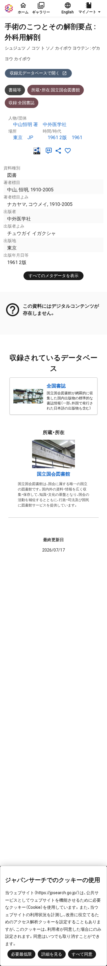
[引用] (50, 150)
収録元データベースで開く (35, 73)
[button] (90, 8)
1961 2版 (57, 137)
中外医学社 (55, 124)
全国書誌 (56, 386)
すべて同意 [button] (82, 954)
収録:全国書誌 (21, 102)
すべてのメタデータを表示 (53, 275)
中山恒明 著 (25, 124)
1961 (77, 137)
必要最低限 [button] (21, 954)
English (68, 12)
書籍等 (15, 90)
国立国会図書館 (53, 474)
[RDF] (38, 150)
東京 (18, 137)
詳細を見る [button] (51, 954)
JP (30, 137)
